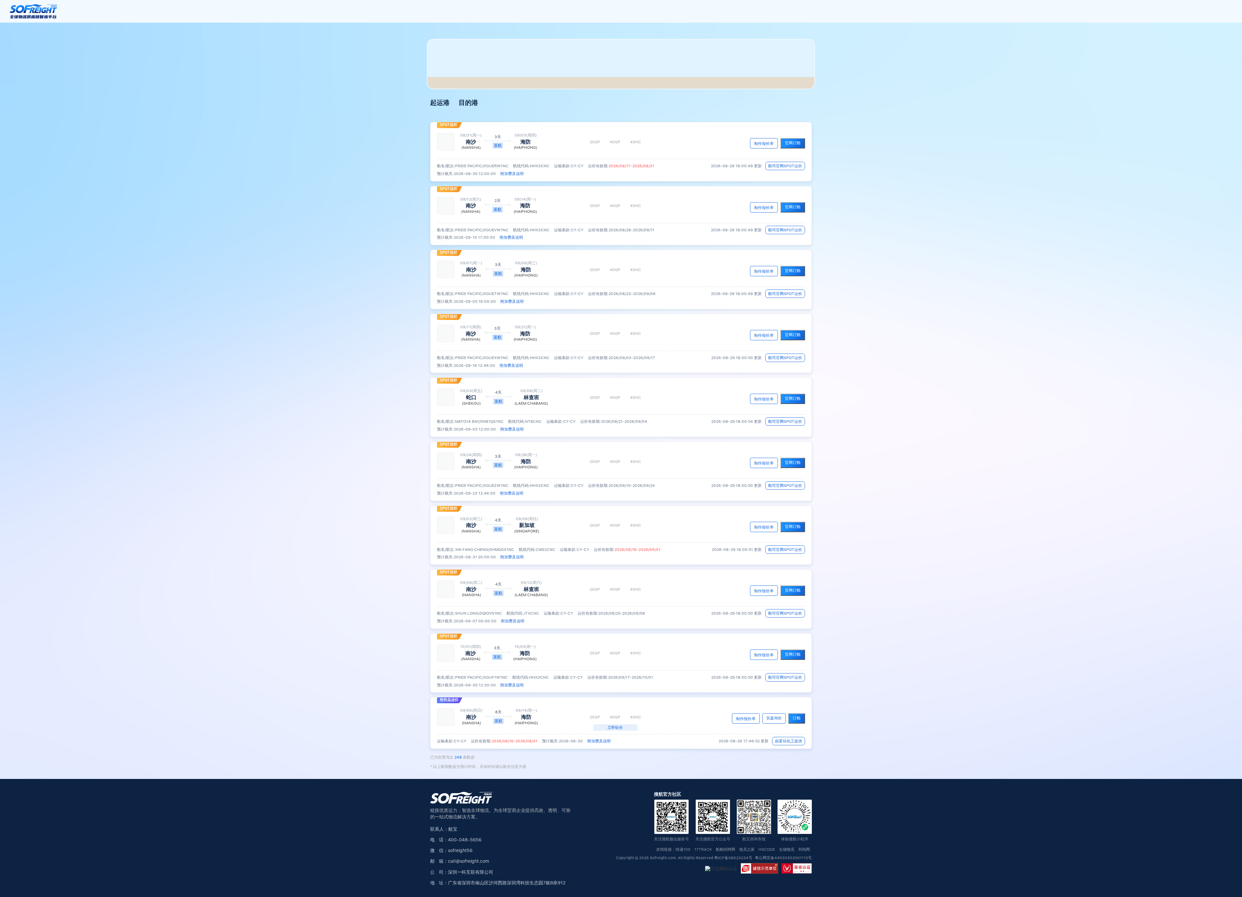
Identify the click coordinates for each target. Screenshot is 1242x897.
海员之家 (747, 850)
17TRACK (703, 850)
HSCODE (766, 850)
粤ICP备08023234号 (733, 858)
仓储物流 (786, 850)
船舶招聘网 (725, 850)
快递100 (683, 850)
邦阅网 (804, 850)
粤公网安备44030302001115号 (783, 858)
